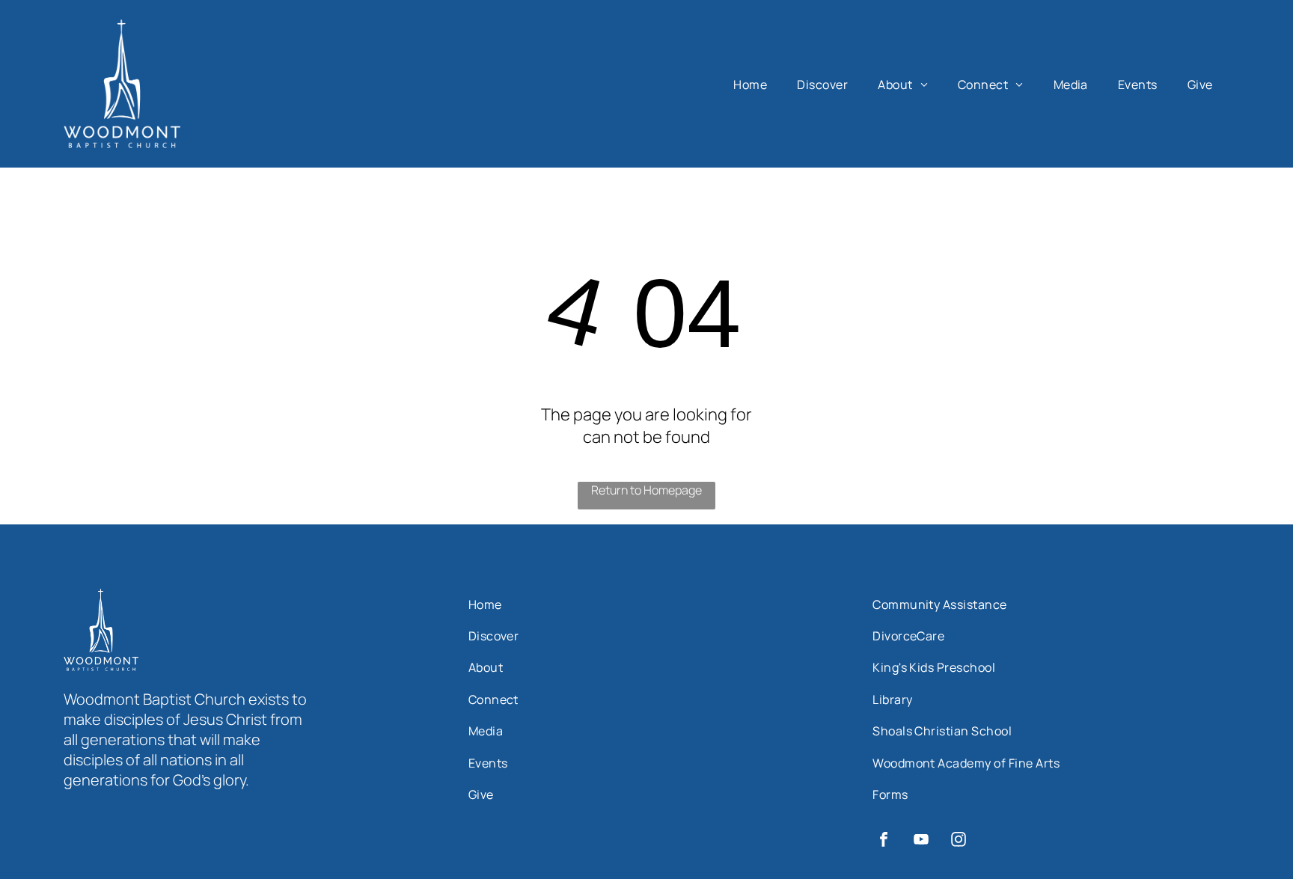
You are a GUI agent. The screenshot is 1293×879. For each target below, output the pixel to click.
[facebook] (883, 841)
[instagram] (958, 841)
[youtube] (921, 841)
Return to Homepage (646, 490)
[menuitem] (750, 84)
